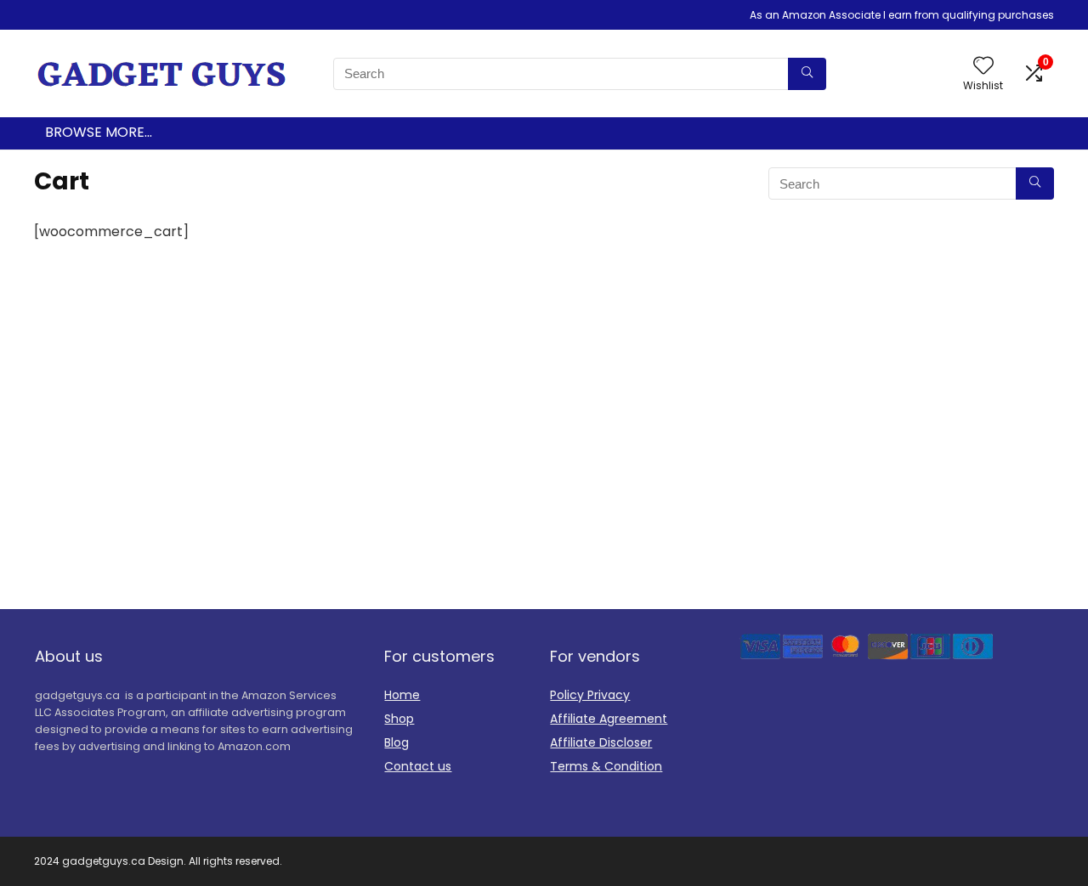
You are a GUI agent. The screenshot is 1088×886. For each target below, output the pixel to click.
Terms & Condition (606, 766)
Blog (396, 742)
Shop (399, 718)
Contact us (417, 766)
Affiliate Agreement (608, 718)
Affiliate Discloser (601, 742)
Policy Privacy (590, 694)
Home (402, 694)
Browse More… (98, 132)
